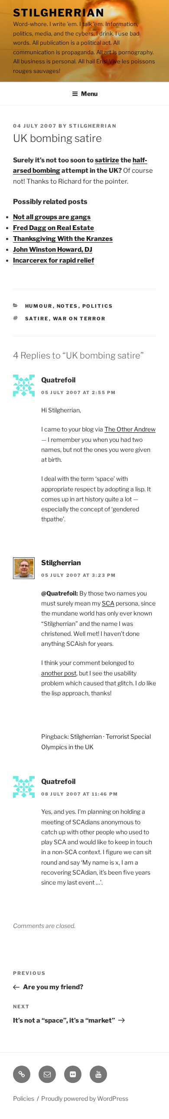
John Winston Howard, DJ (52, 249)
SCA (108, 603)
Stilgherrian (58, 13)
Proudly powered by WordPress (84, 1098)
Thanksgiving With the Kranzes (63, 239)
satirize (107, 160)
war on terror (79, 319)
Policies (23, 1098)
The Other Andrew (130, 429)
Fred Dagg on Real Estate (53, 228)
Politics (98, 306)
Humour (39, 306)
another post (58, 673)
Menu (89, 93)
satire (37, 319)
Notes (67, 306)
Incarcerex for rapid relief (53, 260)
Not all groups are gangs (52, 217)
